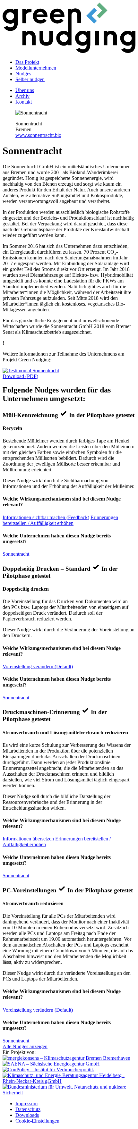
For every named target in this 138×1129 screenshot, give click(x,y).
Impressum (26, 1103)
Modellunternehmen (35, 68)
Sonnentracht (16, 554)
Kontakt (23, 102)
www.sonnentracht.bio (38, 135)
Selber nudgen (30, 79)
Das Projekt (27, 62)
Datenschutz (27, 1109)
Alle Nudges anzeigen (25, 1046)
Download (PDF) (20, 376)
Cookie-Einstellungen (37, 1121)
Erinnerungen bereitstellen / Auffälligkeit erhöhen (60, 520)
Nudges (23, 73)
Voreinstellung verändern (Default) (38, 666)
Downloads (27, 1115)
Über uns (24, 90)
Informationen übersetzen (28, 838)
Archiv (22, 96)
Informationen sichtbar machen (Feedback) (46, 517)
